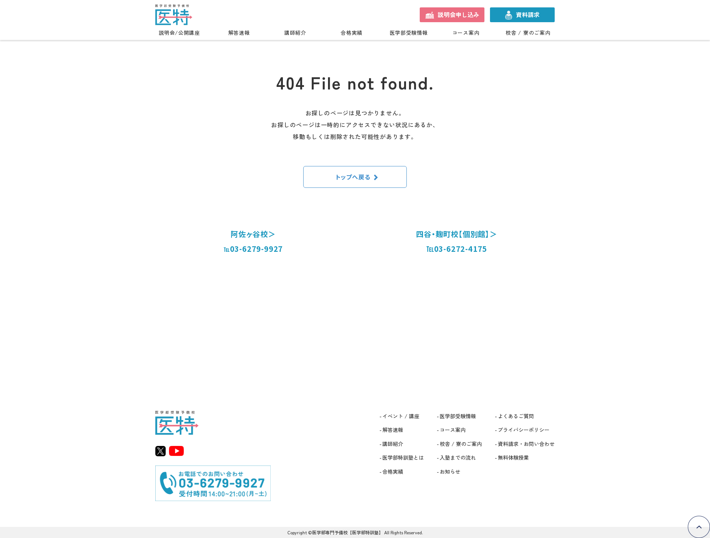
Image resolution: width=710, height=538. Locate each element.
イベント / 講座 (400, 416)
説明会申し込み (458, 14)
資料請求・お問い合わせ (526, 443)
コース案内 (466, 33)
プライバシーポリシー (524, 429)
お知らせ (450, 471)
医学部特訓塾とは (403, 457)
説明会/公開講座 (179, 33)
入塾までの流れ (458, 457)
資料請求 (528, 14)
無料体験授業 (513, 457)
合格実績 (351, 33)
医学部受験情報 (409, 33)
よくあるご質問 (516, 416)
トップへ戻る (353, 176)
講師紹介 (295, 33)
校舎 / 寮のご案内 (528, 33)
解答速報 (239, 33)
